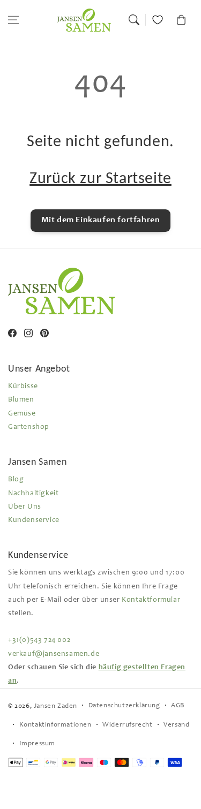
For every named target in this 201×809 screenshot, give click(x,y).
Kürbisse (23, 386)
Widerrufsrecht (127, 725)
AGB (178, 705)
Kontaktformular (151, 600)
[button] (13, 20)
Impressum (37, 743)
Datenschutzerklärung (124, 705)
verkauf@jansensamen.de (53, 654)
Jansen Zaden (55, 706)
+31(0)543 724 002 (39, 640)
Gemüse (22, 414)
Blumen (21, 400)
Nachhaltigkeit (33, 493)
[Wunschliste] (157, 20)
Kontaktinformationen (55, 725)
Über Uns (24, 507)
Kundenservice (33, 520)
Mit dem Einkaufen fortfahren (100, 220)
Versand (176, 725)
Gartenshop (28, 427)
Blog (16, 479)
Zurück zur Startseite (100, 177)
